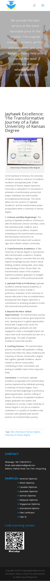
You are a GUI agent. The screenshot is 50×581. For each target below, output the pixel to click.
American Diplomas (28, 478)
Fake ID (23, 517)
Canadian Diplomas (28, 487)
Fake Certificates (27, 512)
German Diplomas (28, 495)
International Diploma (29, 508)
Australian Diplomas (29, 491)
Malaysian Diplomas (29, 500)
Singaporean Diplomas (30, 504)
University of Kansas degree (17, 435)
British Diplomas (27, 482)
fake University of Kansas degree (25, 431)
